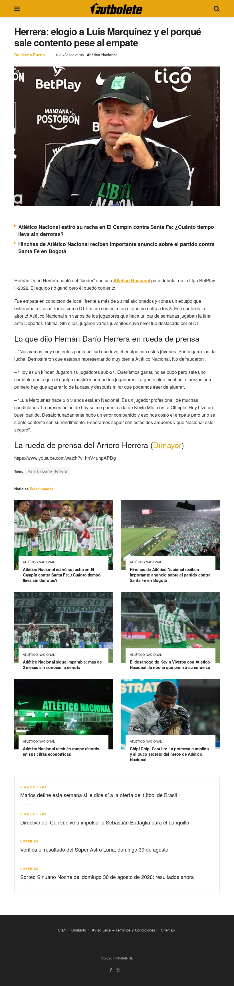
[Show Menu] (17, 8)
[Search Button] (216, 8)
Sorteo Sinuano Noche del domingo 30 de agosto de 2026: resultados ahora (107, 876)
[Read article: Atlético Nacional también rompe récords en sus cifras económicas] (63, 714)
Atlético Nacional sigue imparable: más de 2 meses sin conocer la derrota (62, 664)
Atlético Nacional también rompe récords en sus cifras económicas (61, 751)
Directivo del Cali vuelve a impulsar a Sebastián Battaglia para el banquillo (104, 822)
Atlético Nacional (102, 54)
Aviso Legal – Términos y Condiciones (123, 930)
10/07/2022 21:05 (69, 54)
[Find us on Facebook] (111, 970)
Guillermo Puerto (29, 54)
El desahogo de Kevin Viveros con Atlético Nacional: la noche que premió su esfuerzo (170, 664)
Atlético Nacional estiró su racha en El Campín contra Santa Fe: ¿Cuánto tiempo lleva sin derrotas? (116, 230)
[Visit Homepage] (116, 8)
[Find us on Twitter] (118, 970)
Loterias (29, 841)
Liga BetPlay (33, 787)
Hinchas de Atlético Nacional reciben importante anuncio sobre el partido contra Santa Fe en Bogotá (116, 247)
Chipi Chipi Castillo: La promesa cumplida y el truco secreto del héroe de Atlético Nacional (169, 754)
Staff (62, 930)
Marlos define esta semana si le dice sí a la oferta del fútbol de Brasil (98, 795)
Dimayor (167, 444)
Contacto (78, 930)
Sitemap (168, 930)
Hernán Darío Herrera (47, 471)
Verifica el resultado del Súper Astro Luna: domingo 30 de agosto (94, 849)
